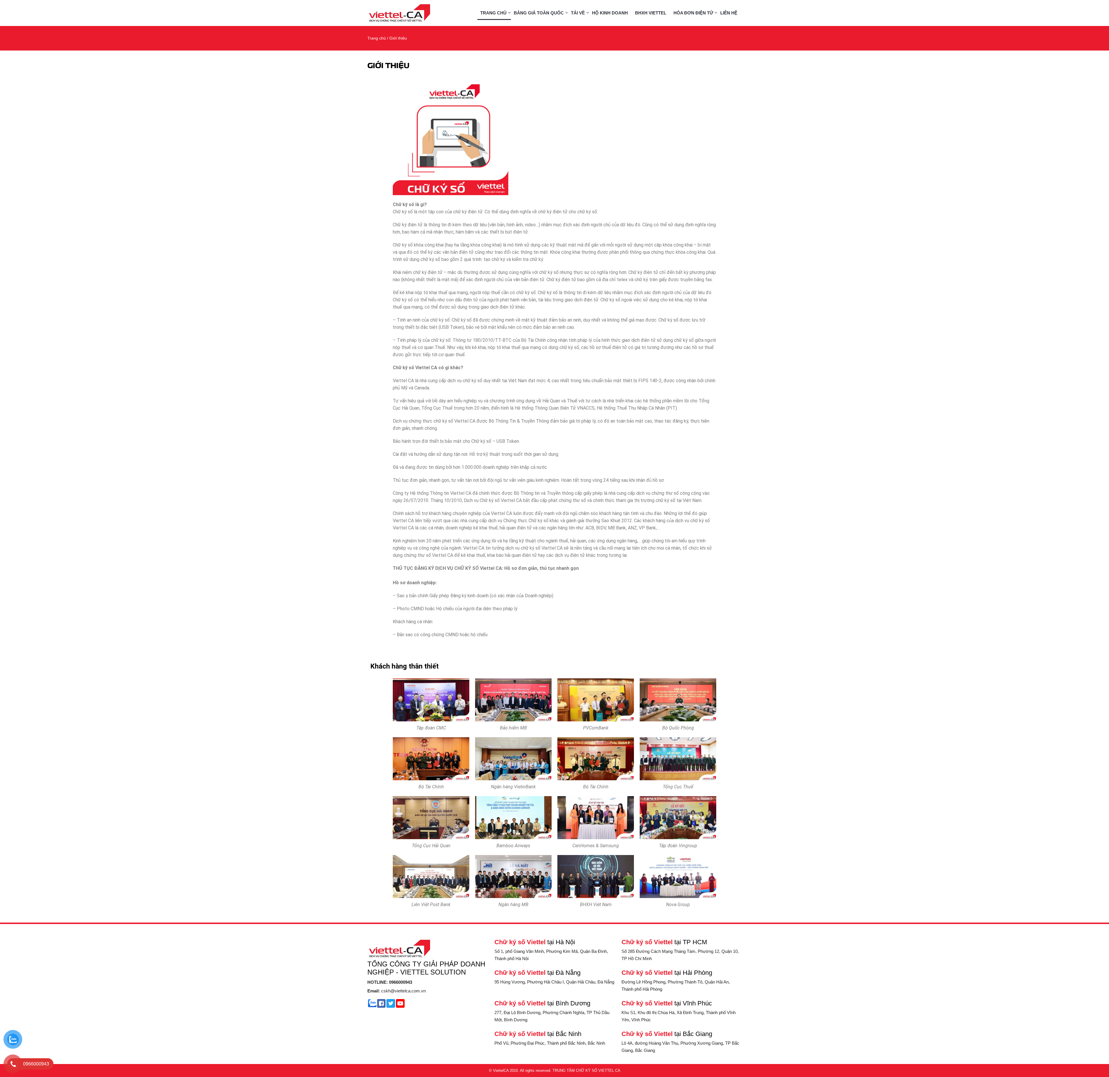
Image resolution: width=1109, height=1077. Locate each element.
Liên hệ (728, 12)
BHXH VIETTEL (650, 12)
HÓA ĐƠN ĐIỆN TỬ (693, 12)
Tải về (578, 12)
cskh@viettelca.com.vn (396, 990)
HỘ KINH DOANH (610, 12)
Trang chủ (493, 12)
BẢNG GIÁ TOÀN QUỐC (539, 12)
